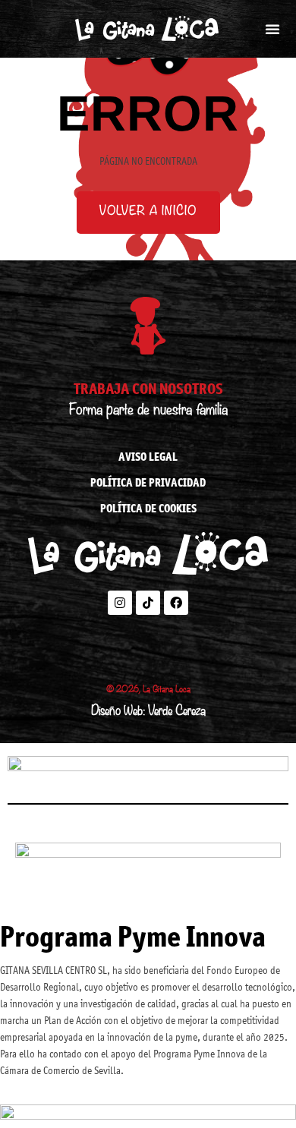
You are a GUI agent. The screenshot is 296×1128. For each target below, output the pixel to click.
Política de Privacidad (148, 482)
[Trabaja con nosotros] (148, 325)
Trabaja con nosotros (148, 388)
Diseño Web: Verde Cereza (148, 712)
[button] (272, 28)
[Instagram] (120, 603)
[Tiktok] (148, 603)
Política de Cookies (148, 508)
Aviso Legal (148, 456)
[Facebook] (176, 603)
